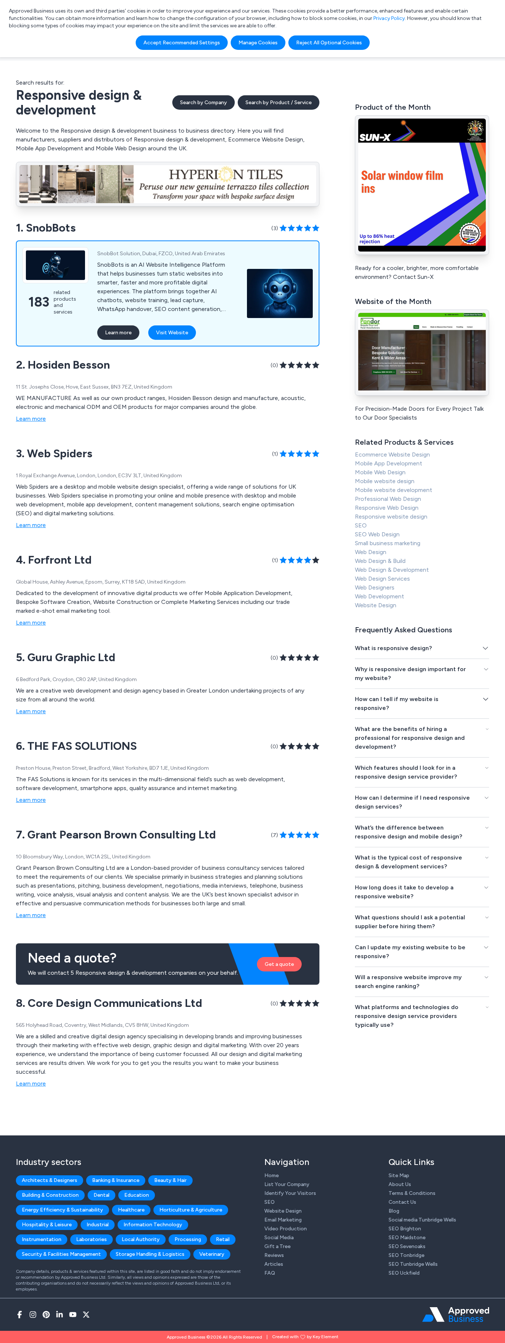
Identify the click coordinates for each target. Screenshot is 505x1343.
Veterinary (211, 1254)
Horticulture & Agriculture (190, 1210)
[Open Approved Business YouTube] (73, 1314)
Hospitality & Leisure (47, 1224)
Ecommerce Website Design (392, 454)
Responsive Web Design (386, 507)
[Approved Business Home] (455, 1314)
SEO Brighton (405, 1229)
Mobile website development (393, 489)
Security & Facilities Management (61, 1254)
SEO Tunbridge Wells (413, 1264)
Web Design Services (382, 578)
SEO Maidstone (407, 1237)
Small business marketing (387, 543)
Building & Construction (50, 1195)
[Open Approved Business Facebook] (19, 1314)
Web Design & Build (380, 560)
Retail (223, 1239)
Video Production (285, 1229)
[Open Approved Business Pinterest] (46, 1314)
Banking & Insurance (115, 1180)
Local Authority (141, 1239)
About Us (400, 1184)
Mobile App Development (388, 463)
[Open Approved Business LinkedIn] (59, 1314)
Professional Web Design (388, 498)
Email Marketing (283, 1220)
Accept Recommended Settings (181, 43)
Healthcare (131, 1210)
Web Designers (374, 587)
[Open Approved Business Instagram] (33, 1314)
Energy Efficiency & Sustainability (62, 1210)
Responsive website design (391, 516)
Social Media (279, 1237)
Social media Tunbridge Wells (422, 1220)
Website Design (375, 605)
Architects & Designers (49, 1180)
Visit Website (172, 332)
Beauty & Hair (170, 1180)
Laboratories (91, 1239)
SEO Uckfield (404, 1273)
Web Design (370, 552)
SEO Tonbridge (406, 1255)
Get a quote (279, 964)
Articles (273, 1264)
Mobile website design (384, 481)
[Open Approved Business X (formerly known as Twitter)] (86, 1314)
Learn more (118, 332)
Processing (187, 1239)
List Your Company (286, 1184)
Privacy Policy (389, 18)
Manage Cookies (258, 43)
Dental (101, 1195)
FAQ (269, 1273)
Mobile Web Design (380, 472)
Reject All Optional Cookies (329, 43)
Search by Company (203, 102)
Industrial (98, 1224)
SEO (361, 525)
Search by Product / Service (278, 102)
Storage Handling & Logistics (150, 1254)
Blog (394, 1211)
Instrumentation (41, 1239)
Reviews (274, 1255)
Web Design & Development (392, 569)
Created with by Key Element (305, 1336)
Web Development (379, 596)
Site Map (399, 1175)
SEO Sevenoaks (407, 1246)
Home (271, 1175)
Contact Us (402, 1202)
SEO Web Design (377, 534)
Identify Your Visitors (290, 1193)
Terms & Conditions (412, 1193)
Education (136, 1195)
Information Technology (152, 1224)
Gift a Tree (277, 1246)
